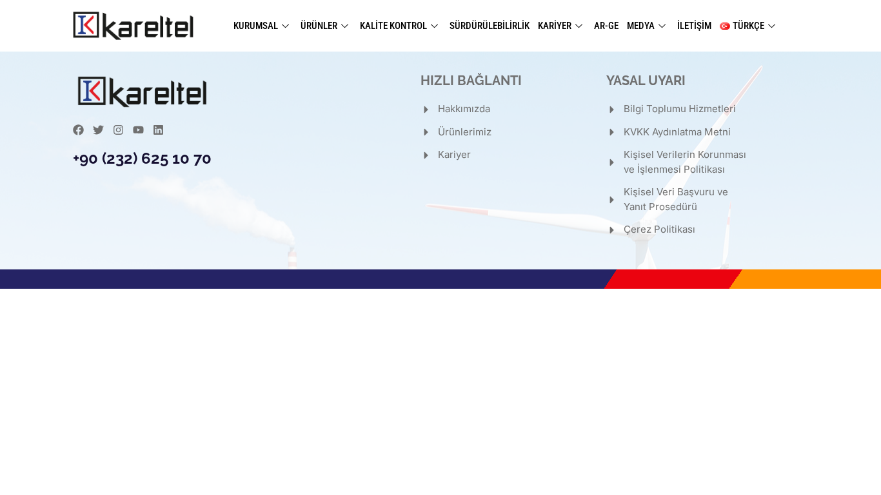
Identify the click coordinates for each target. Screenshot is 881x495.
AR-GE (606, 26)
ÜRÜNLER (319, 26)
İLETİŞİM (694, 26)
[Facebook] (78, 129)
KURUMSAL (255, 26)
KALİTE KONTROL (393, 26)
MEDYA (641, 26)
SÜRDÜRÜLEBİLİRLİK (490, 26)
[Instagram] (118, 129)
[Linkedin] (158, 129)
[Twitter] (98, 129)
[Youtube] (138, 129)
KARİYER (554, 26)
